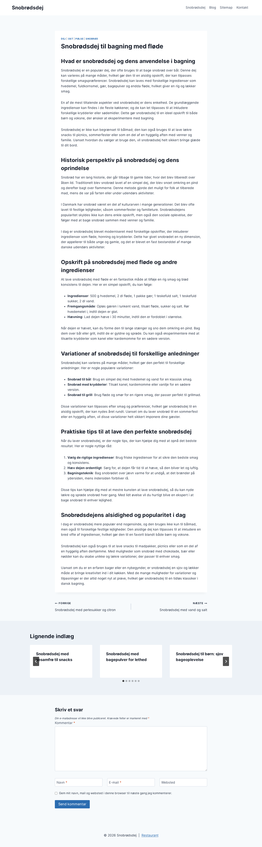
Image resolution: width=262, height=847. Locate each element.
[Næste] (226, 661)
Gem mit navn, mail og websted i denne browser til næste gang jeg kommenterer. (115, 793)
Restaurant (150, 835)
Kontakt (242, 7)
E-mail (115, 782)
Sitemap (226, 7)
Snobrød (92, 38)
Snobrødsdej (195, 7)
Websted (168, 782)
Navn (62, 782)
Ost (70, 38)
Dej (63, 38)
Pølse (79, 38)
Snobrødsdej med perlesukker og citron (85, 607)
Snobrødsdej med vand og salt (183, 607)
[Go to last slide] (36, 661)
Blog (212, 7)
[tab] (123, 681)
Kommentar (65, 723)
